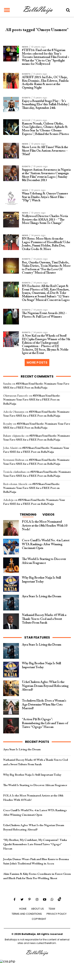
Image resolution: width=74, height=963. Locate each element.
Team (52, 908)
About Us (37, 908)
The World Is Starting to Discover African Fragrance (35, 785)
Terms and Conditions (27, 913)
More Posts (37, 362)
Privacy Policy (57, 913)
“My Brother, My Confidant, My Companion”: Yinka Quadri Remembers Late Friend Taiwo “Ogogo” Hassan (35, 844)
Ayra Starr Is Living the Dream (22, 749)
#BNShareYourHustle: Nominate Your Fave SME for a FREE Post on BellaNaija (31, 399)
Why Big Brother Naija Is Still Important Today (32, 774)
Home (22, 908)
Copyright (39, 919)
